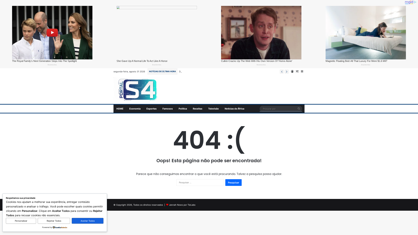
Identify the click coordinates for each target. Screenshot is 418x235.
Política (183, 108)
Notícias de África (234, 108)
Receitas (197, 108)
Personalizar (21, 220)
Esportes (151, 108)
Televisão (213, 108)
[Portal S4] (136, 89)
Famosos (167, 108)
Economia (135, 108)
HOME (119, 108)
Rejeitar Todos (54, 220)
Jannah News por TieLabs (182, 205)
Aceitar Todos (88, 220)
